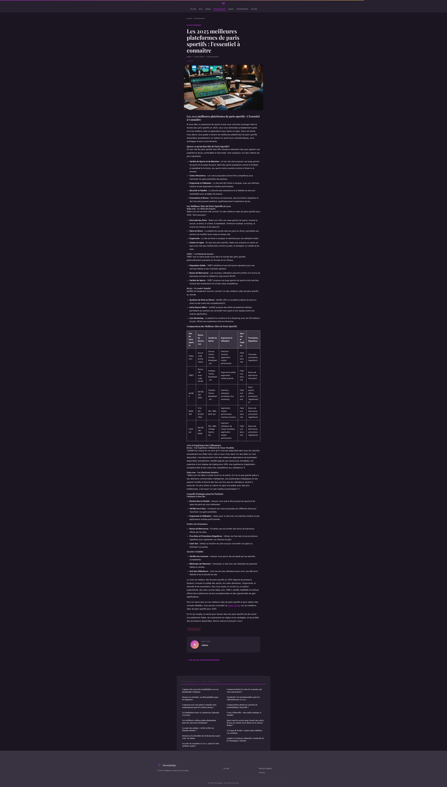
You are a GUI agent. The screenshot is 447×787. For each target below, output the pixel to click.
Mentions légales (265, 768)
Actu (200, 9)
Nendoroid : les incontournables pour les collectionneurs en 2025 (243, 698)
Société (254, 9)
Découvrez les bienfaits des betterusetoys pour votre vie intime (201, 737)
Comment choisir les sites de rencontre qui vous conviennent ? (244, 690)
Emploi (231, 9)
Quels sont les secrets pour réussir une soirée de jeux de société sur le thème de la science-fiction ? (245, 722)
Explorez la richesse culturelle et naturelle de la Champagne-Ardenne (245, 739)
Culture (208, 9)
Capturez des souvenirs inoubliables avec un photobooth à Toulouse (200, 690)
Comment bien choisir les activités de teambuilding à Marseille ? (242, 706)
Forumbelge (169, 765)
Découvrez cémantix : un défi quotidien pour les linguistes (200, 698)
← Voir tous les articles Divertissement (203, 660)
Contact (262, 773)
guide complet (234, 605)
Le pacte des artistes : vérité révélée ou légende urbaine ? (198, 729)
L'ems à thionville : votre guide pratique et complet (244, 713)
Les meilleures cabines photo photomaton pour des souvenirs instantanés (199, 721)
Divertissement (219, 9)
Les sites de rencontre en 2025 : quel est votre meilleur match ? (200, 744)
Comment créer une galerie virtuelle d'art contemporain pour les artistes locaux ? (199, 706)
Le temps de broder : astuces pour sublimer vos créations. (244, 731)
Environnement (242, 9)
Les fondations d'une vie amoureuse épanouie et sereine (200, 713)
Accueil (193, 9)
